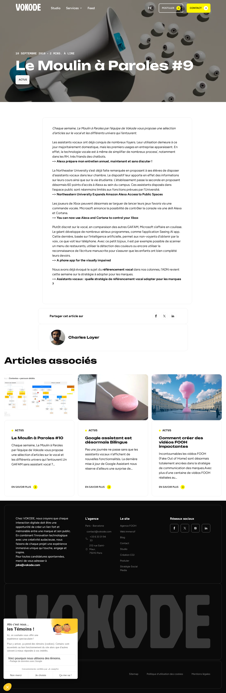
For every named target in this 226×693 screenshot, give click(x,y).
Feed (91, 8)
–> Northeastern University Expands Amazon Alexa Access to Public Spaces (107, 194)
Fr (150, 8)
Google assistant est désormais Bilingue (108, 440)
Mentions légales (201, 674)
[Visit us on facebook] (174, 528)
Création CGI (127, 554)
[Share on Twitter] (164, 316)
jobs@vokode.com (28, 565)
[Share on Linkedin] (172, 316)
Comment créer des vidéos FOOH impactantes (181, 442)
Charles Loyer (83, 337)
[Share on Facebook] (155, 316)
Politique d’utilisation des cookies (165, 674)
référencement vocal (118, 269)
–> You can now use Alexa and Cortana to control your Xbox (95, 218)
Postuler (124, 560)
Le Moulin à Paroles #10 (37, 438)
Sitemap (133, 674)
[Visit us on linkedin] (206, 528)
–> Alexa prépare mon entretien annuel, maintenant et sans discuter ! (102, 161)
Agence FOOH (128, 525)
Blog (122, 537)
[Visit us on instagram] (195, 528)
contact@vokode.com (99, 531)
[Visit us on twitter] (185, 528)
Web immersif (127, 531)
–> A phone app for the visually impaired (82, 260)
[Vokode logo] (28, 7)
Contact (124, 543)
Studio (55, 8)
